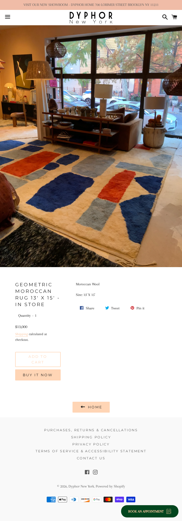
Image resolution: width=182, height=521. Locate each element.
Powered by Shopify (110, 486)
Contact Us (91, 458)
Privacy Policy (91, 444)
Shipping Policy (91, 437)
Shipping (21, 334)
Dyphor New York (81, 486)
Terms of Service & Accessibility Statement (91, 451)
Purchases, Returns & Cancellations (91, 430)
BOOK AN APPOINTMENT (146, 511)
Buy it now (38, 375)
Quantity (24, 315)
